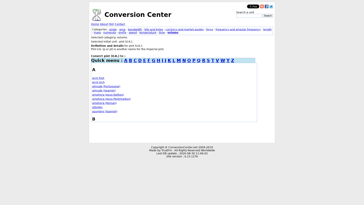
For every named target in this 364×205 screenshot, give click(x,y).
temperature (147, 32)
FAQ (111, 24)
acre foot (98, 78)
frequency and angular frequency (238, 29)
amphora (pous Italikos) (108, 94)
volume (173, 32)
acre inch (98, 82)
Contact (120, 24)
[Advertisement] (182, 132)
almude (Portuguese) (106, 86)
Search (268, 15)
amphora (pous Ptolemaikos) (111, 98)
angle (113, 29)
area (122, 29)
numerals (109, 32)
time (162, 32)
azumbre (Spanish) (104, 111)
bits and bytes (153, 29)
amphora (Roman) (104, 103)
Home (95, 24)
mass (97, 32)
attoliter (97, 107)
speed (133, 32)
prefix (122, 32)
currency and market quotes (185, 29)
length (267, 29)
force (209, 29)
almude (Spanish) (104, 90)
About (104, 24)
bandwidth (135, 29)
